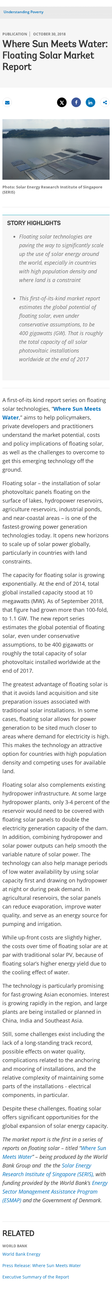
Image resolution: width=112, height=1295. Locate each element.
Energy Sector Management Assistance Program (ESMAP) (55, 1191)
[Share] (76, 102)
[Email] (7, 102)
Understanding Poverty (23, 11)
